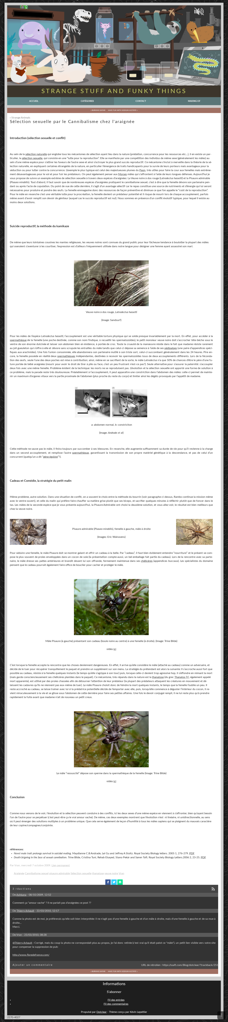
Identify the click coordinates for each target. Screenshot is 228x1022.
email (120, 882)
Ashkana (21, 894)
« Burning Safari (98, 110)
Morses (122, 174)
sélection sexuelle (32, 158)
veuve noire (111, 873)
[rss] (214, 889)
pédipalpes (170, 348)
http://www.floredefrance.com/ (31, 955)
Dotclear (101, 1012)
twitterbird (114, 882)
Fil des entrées (116, 1000)
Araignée (19, 873)
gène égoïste (50, 457)
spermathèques (66, 356)
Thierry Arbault (25, 911)
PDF (191, 853)
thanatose (158, 677)
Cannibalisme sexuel (37, 873)
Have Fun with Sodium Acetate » (123, 110)
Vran (121, 873)
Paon (142, 170)
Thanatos (179, 677)
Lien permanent (61, 865)
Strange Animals (20, 117)
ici (114, 649)
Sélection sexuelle (81, 873)
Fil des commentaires (116, 1004)
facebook (108, 882)
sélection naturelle (36, 154)
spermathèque (18, 340)
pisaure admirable (59, 873)
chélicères (147, 561)
